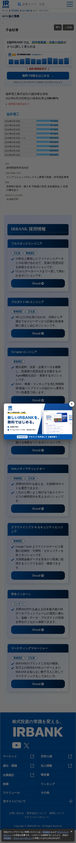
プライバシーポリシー (23, 838)
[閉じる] (71, 404)
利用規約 (46, 832)
